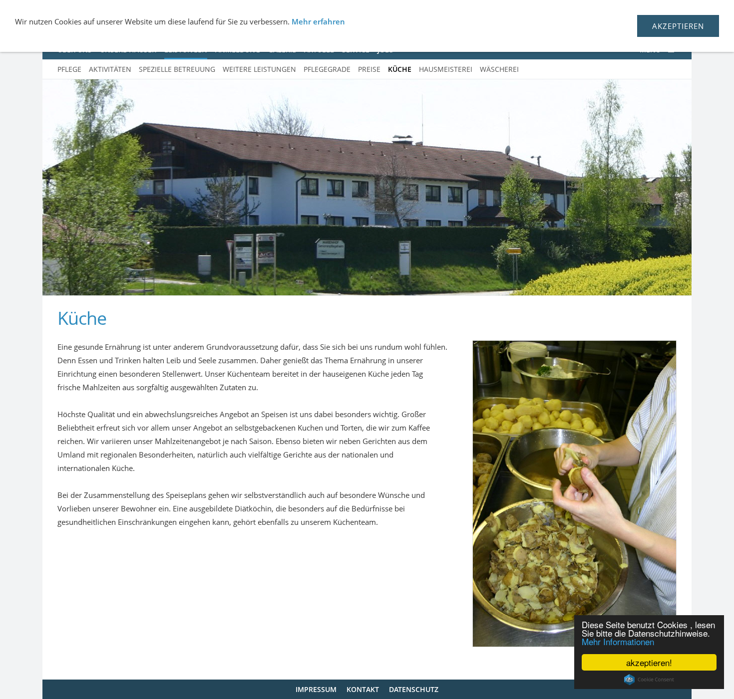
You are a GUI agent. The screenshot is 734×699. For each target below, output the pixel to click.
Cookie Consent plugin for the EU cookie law (649, 679)
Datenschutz (413, 689)
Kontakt (363, 689)
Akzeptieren (678, 26)
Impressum (316, 689)
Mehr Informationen (618, 641)
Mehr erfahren (318, 21)
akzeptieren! (649, 662)
